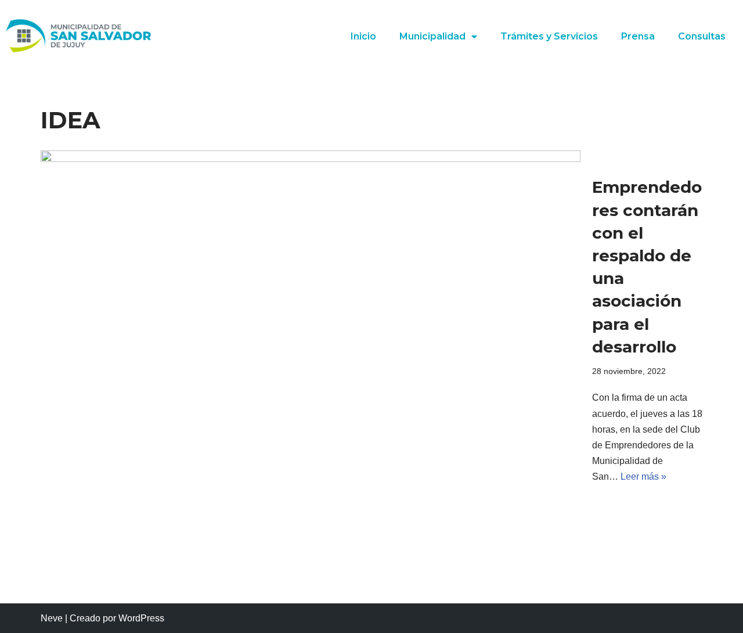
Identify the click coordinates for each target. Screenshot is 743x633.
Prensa (638, 36)
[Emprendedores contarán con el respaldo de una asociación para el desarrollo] (310, 330)
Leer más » (643, 476)
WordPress (141, 618)
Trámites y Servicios (549, 36)
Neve (52, 618)
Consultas (702, 36)
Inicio (363, 36)
